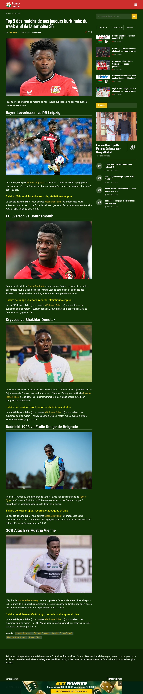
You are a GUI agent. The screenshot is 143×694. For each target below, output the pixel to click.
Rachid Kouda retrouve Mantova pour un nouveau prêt (120, 190)
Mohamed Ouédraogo (28, 600)
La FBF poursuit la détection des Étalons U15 (118, 166)
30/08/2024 (25, 32)
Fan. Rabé (13, 32)
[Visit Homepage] (13, 5)
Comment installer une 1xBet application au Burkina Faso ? (124, 76)
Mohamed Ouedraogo (16, 637)
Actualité (17, 14)
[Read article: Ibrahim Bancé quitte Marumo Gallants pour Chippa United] (116, 126)
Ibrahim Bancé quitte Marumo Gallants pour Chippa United (108, 148)
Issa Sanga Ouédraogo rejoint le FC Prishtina (119, 178)
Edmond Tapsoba (35, 182)
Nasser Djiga (35, 637)
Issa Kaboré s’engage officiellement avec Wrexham (120, 202)
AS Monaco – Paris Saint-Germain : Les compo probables (122, 64)
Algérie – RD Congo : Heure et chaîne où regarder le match (124, 89)
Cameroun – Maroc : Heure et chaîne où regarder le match (124, 49)
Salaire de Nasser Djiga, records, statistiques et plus (37, 510)
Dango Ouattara (36, 286)
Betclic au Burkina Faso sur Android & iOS (123, 37)
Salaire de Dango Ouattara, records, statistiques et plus (39, 300)
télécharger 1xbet (53, 201)
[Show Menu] (135, 4)
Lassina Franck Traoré (62, 633)
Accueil (8, 14)
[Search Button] (134, 16)
